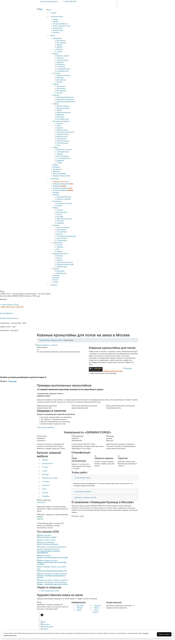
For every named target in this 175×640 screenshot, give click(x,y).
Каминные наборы (63, 108)
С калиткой (61, 67)
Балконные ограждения (65, 99)
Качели (59, 258)
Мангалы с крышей (63, 199)
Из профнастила (62, 71)
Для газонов (61, 40)
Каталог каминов (63, 106)
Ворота (56, 53)
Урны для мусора (63, 141)
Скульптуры (57, 201)
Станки (55, 282)
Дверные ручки (62, 136)
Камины (56, 104)
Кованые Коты (58, 28)
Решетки (60, 49)
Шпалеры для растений (65, 264)
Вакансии (56, 171)
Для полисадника (63, 156)
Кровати (56, 225)
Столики (60, 210)
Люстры (59, 245)
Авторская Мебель (63, 190)
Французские (61, 273)
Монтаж (79, 608)
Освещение (59, 186)
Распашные (61, 64)
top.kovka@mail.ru (6, 313)
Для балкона (61, 88)
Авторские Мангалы (60, 24)
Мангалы (56, 195)
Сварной (60, 154)
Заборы (59, 45)
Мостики (56, 32)
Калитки (59, 47)
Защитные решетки (64, 112)
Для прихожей (62, 212)
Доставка (80, 605)
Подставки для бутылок (65, 132)
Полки (44, 489)
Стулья (59, 214)
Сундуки (60, 123)
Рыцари (59, 205)
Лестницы (57, 73)
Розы (58, 145)
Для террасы (61, 43)
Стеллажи (60, 221)
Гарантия (97, 605)
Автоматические (63, 60)
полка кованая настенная (50, 591)
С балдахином (62, 240)
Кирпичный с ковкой (64, 149)
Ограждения (57, 38)
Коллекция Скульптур (64, 203)
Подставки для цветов (65, 262)
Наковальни (57, 169)
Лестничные (61, 86)
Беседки (56, 192)
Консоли (45, 492)
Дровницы (60, 115)
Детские (60, 234)
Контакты (54, 285)
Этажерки (45, 485)
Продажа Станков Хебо (61, 176)
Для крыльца (61, 80)
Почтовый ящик (62, 143)
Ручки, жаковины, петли (61, 26)
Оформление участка (61, 253)
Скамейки (60, 223)
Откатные (60, 58)
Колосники (60, 117)
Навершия (60, 160)
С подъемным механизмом (66, 236)
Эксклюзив (55, 179)
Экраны (59, 110)
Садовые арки (62, 267)
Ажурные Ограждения (62, 188)
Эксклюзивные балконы (65, 97)
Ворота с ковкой (63, 56)
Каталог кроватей (63, 227)
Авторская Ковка (57, 16)
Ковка (53, 35)
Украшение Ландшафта (63, 184)
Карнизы (60, 128)
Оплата (96, 608)
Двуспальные (61, 229)
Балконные (60, 271)
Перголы (60, 260)
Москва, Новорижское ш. (49, 1)
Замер (78, 610)
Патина (55, 280)
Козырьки (56, 167)
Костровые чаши (63, 119)
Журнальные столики (64, 219)
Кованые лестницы (63, 75)
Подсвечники (61, 139)
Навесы (55, 165)
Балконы (56, 95)
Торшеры (60, 247)
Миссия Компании (59, 173)
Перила (56, 84)
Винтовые (60, 77)
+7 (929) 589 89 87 (69, 1)
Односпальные (62, 238)
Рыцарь (55, 19)
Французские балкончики (66, 101)
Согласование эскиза (82, 478)
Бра (58, 249)
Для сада (60, 216)
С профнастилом (63, 152)
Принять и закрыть (164, 634)
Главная (53, 13)
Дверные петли (62, 130)
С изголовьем (62, 232)
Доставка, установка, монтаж (85, 497)
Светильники (58, 243)
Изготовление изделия (83, 491)
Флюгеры (56, 275)
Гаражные (60, 62)
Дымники (56, 277)
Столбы (59, 51)
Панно (59, 125)
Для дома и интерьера (61, 121)
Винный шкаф (58, 30)
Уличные (60, 82)
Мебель (56, 208)
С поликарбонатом (63, 69)
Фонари (55, 21)
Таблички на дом (63, 134)
